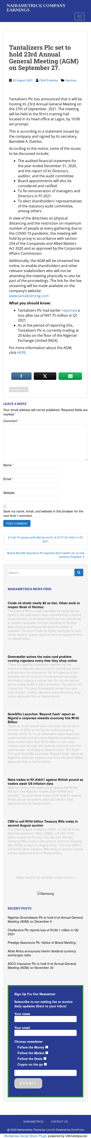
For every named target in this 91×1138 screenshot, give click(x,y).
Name (8, 465)
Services (71, 80)
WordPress (77, 1129)
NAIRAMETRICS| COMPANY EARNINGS (36, 7)
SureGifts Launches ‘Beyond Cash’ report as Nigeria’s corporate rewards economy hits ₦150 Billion (43, 718)
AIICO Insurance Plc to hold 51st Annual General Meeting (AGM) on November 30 (42, 965)
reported (69, 310)
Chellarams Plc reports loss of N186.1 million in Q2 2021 (43, 932)
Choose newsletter (28, 1041)
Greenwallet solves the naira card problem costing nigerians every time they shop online (42, 658)
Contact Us (59, 1121)
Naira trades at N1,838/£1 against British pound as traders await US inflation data (45, 781)
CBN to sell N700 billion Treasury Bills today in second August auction (43, 823)
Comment (11, 421)
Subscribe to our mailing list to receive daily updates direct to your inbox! (43, 1003)
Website (9, 492)
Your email (22, 1027)
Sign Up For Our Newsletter (34, 994)
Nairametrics (33, 1121)
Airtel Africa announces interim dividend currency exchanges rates (42, 953)
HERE (21, 352)
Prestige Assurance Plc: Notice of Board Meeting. (42, 942)
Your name (22, 1014)
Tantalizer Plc (19, 389)
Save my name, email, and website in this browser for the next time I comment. (43, 513)
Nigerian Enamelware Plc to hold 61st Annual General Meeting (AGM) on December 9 (45, 919)
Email (8, 479)
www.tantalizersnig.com (29, 295)
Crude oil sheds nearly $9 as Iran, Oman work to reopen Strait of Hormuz (44, 605)
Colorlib (50, 1129)
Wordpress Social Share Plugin (26, 1136)
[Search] (78, 572)
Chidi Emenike (48, 80)
